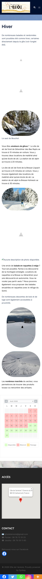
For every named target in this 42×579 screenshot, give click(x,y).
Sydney (22, 570)
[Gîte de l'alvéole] (16, 7)
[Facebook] (4, 553)
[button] (20, 500)
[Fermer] (31, 488)
